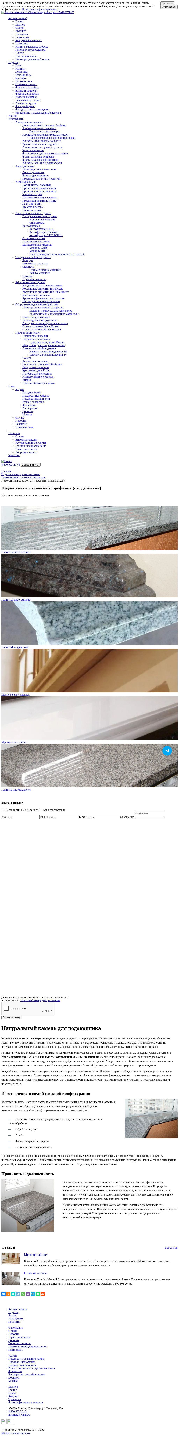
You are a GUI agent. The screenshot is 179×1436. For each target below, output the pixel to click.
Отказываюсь (169, 7)
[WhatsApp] (23, 1294)
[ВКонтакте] (3, 1294)
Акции (12, 115)
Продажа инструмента (21, 1361)
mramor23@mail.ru (19, 1414)
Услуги (12, 1355)
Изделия (13, 1312)
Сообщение (127, 816)
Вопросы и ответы (19, 1343)
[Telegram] (18, 1294)
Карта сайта (15, 1349)
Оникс (12, 1392)
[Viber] (28, 1294)
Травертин (14, 1399)
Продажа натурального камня (26, 1358)
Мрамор (13, 1386)
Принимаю (167, 3)
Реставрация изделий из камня (26, 1374)
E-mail (82, 816)
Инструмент (15, 1318)
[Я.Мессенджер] (13, 1294)
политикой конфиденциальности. (40, 1000)
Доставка (13, 1340)
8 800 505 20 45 (17, 1411)
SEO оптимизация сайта (15, 1432)
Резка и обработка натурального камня (31, 1368)
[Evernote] (38, 1294)
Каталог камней (17, 1309)
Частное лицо (14, 809)
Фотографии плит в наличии (25, 1402)
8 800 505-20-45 (10, 464)
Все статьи (171, 1247)
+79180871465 (65, 12)
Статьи (12, 1330)
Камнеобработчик (54, 809)
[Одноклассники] (8, 1294)
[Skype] (33, 1294)
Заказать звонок (30, 464)
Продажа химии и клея (22, 1365)
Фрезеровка (15, 1371)
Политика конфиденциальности (41, 9)
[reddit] (43, 1294)
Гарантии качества (19, 1337)
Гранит (12, 1389)
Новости (13, 1333)
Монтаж (13, 1380)
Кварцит (13, 1396)
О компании (15, 1327)
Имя (3, 816)
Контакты (14, 455)
